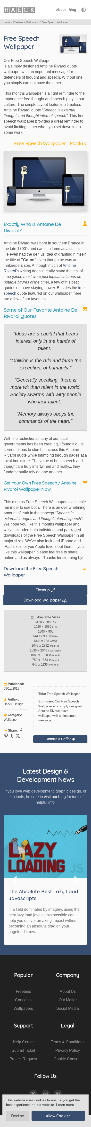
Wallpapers (23, 1008)
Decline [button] (17, 1115)
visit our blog (55, 797)
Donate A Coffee (59, 739)
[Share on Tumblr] (11, 735)
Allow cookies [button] (58, 1115)
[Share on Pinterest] (6, 735)
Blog (72, 10)
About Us (68, 991)
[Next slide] (76, 880)
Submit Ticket (23, 1050)
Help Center (23, 1042)
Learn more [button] (65, 1105)
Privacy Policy (67, 1050)
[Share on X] (17, 735)
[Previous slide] (15, 880)
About (61, 10)
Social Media (67, 1008)
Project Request (23, 1059)
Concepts (23, 1000)
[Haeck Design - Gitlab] (45, 1094)
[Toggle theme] (83, 9)
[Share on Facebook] (21, 730)
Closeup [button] (43, 589)
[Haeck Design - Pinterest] (58, 1094)
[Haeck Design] (19, 9)
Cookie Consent (68, 1059)
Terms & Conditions (67, 1042)
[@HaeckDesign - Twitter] (33, 1094)
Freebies (23, 991)
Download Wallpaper (43, 600)
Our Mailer (68, 1000)
